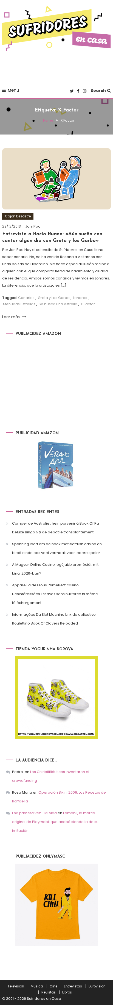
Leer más (11, 317)
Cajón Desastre (18, 216)
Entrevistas (73, 986)
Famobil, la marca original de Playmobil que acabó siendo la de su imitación (55, 821)
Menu (13, 90)
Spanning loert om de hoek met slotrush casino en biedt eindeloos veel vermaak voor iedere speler (57, 548)
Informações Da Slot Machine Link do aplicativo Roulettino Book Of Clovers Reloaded (54, 619)
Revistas (48, 992)
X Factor (88, 304)
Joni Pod (33, 226)
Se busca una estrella (58, 304)
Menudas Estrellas (19, 304)
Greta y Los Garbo (54, 297)
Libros (67, 992)
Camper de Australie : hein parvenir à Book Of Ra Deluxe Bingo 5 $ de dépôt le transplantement (55, 528)
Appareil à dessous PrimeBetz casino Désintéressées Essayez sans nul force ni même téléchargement (55, 594)
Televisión (16, 986)
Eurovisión (97, 986)
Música (37, 986)
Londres (80, 297)
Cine (53, 986)
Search (98, 90)
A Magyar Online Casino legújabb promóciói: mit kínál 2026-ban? (55, 569)
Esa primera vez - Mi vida (34, 813)
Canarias (26, 297)
